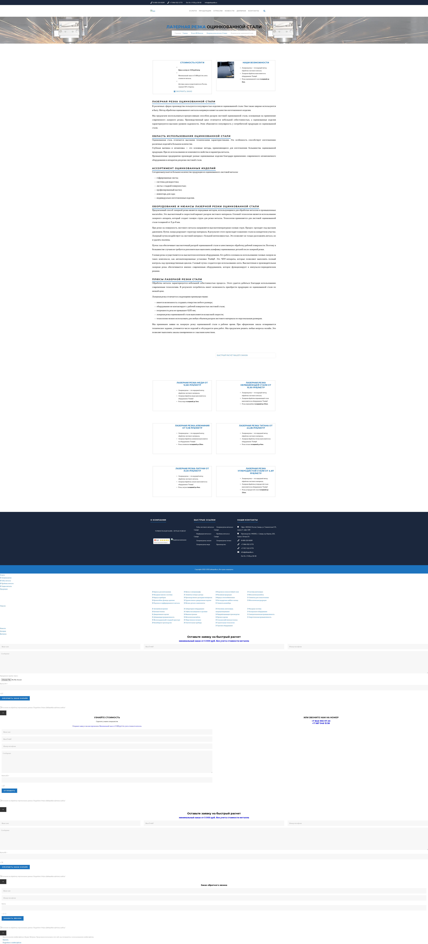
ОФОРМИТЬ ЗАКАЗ (183, 91)
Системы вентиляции (255, 592)
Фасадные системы (254, 609)
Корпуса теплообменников (226, 597)
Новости (229, 11)
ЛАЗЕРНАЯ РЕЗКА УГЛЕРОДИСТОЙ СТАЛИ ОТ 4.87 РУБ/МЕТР (256, 471)
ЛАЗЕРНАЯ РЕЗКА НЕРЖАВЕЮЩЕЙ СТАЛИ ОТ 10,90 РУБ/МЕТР (255, 385)
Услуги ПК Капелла (197, 33)
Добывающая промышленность (163, 617)
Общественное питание (193, 620)
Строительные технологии (226, 623)
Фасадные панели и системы (162, 595)
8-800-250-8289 (159, 2)
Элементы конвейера (224, 603)
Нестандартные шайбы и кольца (227, 600)
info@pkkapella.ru (211, 2)
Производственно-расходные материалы (198, 597)
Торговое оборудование (225, 625)
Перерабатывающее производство (228, 614)
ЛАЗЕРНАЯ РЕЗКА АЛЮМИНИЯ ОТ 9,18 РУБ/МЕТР (192, 426)
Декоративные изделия (161, 614)
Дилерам (241, 11)
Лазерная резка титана (223, 540)
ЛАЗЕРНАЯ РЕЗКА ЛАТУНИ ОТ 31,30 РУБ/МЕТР (192, 469)
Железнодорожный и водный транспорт (166, 620)
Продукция (205, 11)
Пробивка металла (7, 583)
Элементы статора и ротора (194, 595)
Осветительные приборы (193, 623)
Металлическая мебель (256, 595)
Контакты (253, 11)
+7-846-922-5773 (176, 2)
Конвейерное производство (162, 623)
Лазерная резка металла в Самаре (217, 33)
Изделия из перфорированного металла (166, 603)
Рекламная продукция (224, 595)
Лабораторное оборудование (194, 609)
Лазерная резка (6, 578)
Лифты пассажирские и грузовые (196, 611)
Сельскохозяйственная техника (227, 620)
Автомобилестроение (160, 609)
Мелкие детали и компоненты (195, 603)
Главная (185, 33)
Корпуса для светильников (162, 592)
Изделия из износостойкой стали (228, 592)
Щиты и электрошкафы (193, 592)
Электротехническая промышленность (261, 614)
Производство (221, 544)
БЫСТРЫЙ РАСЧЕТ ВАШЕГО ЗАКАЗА (232, 355)
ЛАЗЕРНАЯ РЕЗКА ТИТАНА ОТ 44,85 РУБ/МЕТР (256, 426)
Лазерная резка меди (203, 544)
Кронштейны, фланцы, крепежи (164, 600)
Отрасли (218, 11)
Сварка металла (6, 586)
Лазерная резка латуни (203, 540)
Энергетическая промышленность (259, 617)
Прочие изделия (222, 617)
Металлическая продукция (257, 600)
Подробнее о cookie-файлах (12, 942)
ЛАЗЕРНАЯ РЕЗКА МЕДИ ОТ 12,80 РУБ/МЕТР (192, 384)
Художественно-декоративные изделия (198, 600)
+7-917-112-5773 (247, 548)
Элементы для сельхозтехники (258, 597)
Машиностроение (191, 614)
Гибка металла (6, 581)
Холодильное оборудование (257, 611)
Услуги (193, 11)
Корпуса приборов (159, 597)
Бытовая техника (159, 611)
